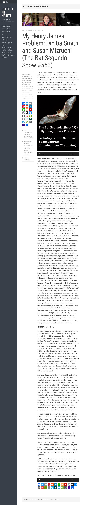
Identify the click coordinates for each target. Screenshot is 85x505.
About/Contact (6, 26)
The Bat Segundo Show (7, 44)
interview (27, 134)
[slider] (76, 153)
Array (57, 499)
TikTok (3, 34)
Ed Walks (4, 58)
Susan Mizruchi (29, 138)
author (26, 141)
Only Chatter (5, 40)
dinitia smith (28, 145)
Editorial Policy (6, 29)
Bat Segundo (28, 131)
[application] (58, 154)
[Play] (39, 154)
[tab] (3, 2)
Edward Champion (38, 30)
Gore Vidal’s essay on (50, 178)
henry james (28, 147)
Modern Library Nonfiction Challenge (8, 54)
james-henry (28, 136)
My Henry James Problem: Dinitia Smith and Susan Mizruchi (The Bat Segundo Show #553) (50, 50)
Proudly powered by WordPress (34, 499)
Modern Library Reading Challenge (7, 49)
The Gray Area (6, 32)
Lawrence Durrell (50, 168)
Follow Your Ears (7, 37)
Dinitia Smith (28, 132)
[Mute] (72, 154)
